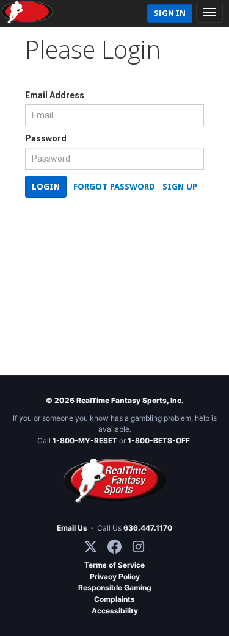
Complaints (114, 599)
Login (46, 186)
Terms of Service (114, 565)
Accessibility (115, 610)
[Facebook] (114, 547)
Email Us (72, 527)
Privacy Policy (115, 576)
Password (46, 138)
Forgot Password (114, 186)
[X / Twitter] (91, 547)
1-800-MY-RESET (85, 440)
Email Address (54, 95)
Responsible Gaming (114, 587)
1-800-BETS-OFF (159, 440)
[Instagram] (138, 547)
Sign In (170, 13)
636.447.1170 (147, 527)
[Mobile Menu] (209, 12)
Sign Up (179, 186)
